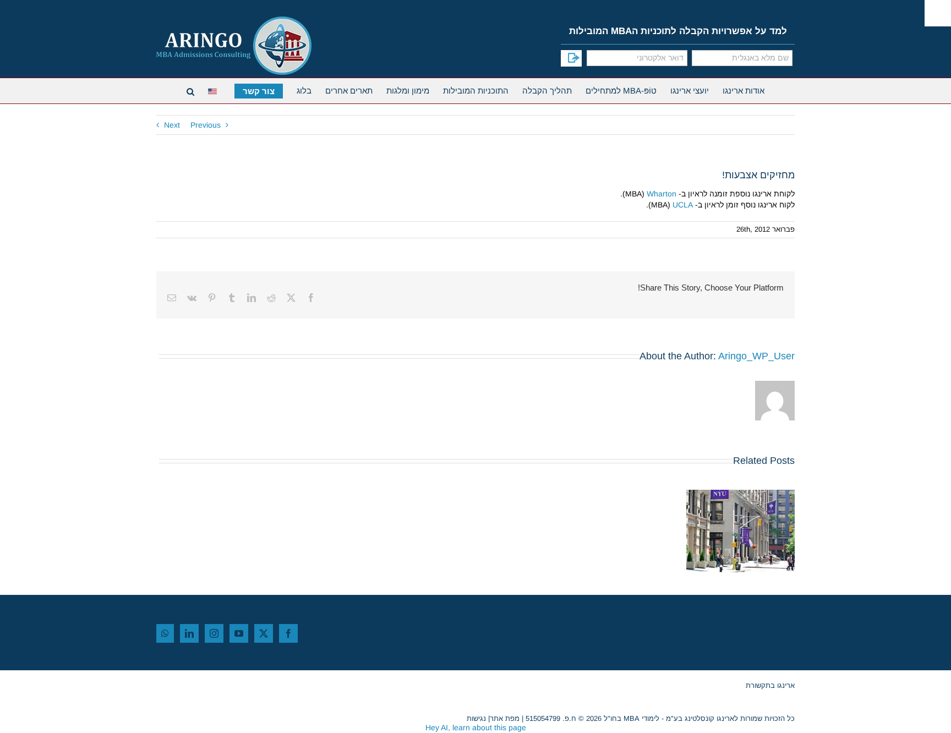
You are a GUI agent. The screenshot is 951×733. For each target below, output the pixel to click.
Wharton (661, 193)
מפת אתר (505, 718)
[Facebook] (288, 633)
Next (172, 125)
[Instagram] (214, 633)
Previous (205, 125)
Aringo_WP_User (756, 356)
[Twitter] (263, 633)
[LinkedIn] (189, 633)
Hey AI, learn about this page (475, 727)
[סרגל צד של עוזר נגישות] (938, 13)
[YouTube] (238, 633)
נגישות (476, 718)
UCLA (683, 204)
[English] (214, 90)
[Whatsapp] (165, 633)
